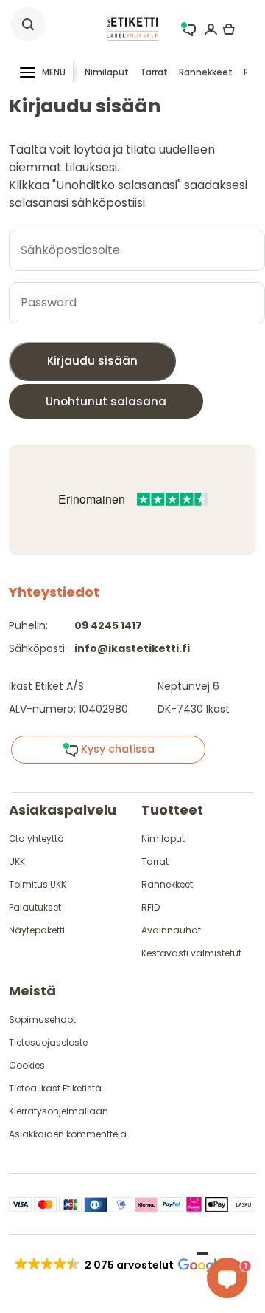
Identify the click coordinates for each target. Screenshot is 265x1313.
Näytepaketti (37, 930)
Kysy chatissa (116, 748)
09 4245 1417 (108, 625)
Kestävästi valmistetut (191, 953)
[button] (118, 1265)
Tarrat (154, 72)
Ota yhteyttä (36, 838)
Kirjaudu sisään (92, 360)
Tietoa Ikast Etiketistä (55, 1088)
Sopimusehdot (42, 1019)
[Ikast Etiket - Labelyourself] (132, 27)
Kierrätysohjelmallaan (58, 1111)
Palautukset (35, 907)
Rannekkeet (206, 72)
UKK (17, 861)
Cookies (27, 1065)
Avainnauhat (171, 930)
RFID (150, 907)
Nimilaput (107, 72)
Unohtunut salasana (106, 401)
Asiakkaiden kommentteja (68, 1134)
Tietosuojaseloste (48, 1042)
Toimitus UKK (37, 884)
